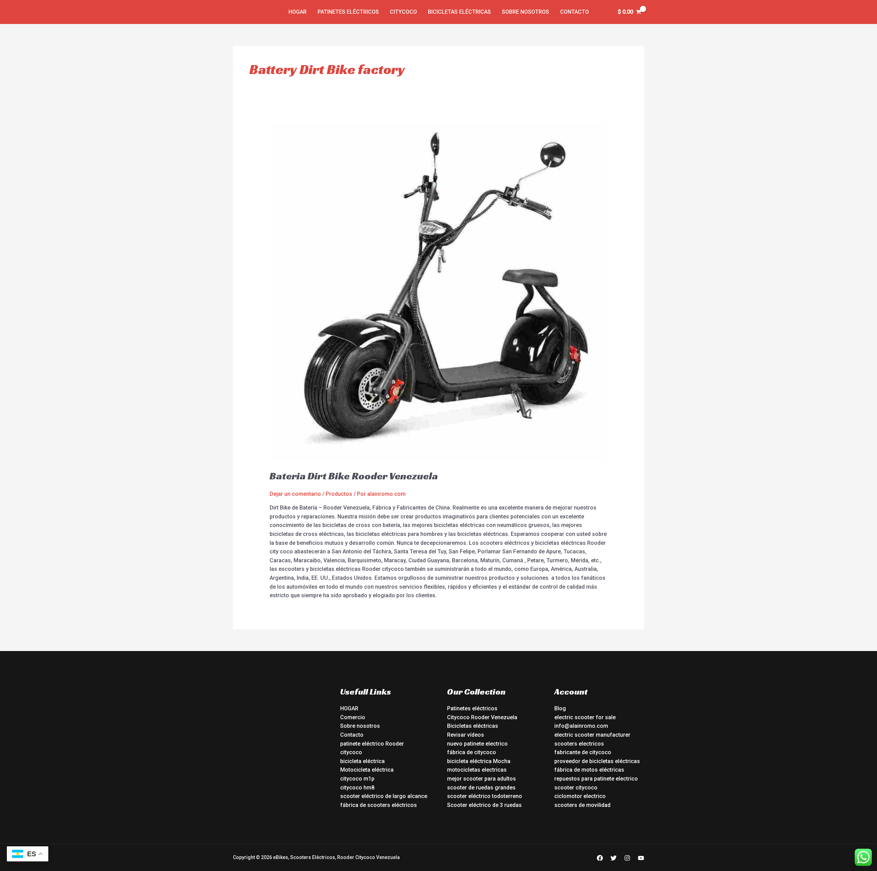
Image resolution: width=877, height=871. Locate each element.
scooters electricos (579, 743)
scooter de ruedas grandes (481, 787)
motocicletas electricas (477, 769)
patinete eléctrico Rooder (372, 743)
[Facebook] (600, 858)
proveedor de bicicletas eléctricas (597, 761)
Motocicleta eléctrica (367, 769)
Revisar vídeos (465, 735)
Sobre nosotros (525, 12)
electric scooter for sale (585, 717)
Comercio (352, 717)
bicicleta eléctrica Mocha (478, 761)
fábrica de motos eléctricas (589, 769)
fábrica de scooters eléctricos (378, 805)
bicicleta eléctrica (362, 761)
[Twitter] (613, 858)
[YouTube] (641, 858)
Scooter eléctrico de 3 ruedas (484, 805)
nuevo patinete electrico (477, 743)
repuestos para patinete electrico (596, 778)
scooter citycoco (575, 787)
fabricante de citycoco (582, 752)
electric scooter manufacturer (592, 735)
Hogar (297, 12)
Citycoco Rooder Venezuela (482, 717)
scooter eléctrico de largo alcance (383, 796)
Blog (560, 708)
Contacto (574, 12)
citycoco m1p (357, 778)
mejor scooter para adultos (481, 778)
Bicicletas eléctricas (459, 12)
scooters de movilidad (582, 805)
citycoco (351, 752)
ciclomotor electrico (580, 796)
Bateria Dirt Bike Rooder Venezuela (354, 475)
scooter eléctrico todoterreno (484, 796)
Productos (339, 494)
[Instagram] (627, 858)
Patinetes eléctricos (348, 12)
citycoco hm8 (357, 787)
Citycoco (403, 12)
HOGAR (349, 708)
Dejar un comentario (295, 494)
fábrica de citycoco (471, 752)
